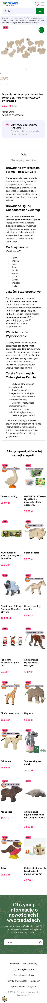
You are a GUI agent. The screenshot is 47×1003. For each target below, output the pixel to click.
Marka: (5, 111)
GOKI (11, 111)
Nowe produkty (30, 963)
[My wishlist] (37, 4)
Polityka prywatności (17, 980)
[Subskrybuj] (40, 942)
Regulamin (35, 980)
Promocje (14, 963)
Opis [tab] (23, 154)
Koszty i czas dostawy (23, 975)
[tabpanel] (23, 48)
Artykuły (32, 986)
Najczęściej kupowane (23, 969)
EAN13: (5, 115)
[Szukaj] (40, 11)
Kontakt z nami (18, 986)
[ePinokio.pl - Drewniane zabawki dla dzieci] (10, 4)
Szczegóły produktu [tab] (23, 160)
